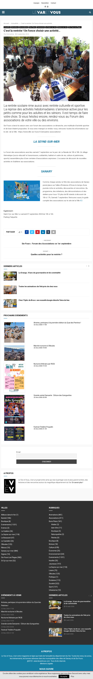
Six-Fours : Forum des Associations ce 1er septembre (46, 243)
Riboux (5, 548)
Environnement (56, 554)
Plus (72, 676)
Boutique (6, 521)
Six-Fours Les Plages (75, 27)
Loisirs (53, 570)
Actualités (7, 27)
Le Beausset (7, 538)
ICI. (81, 200)
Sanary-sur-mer (62, 27)
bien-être (56, 528)
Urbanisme (55, 590)
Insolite (53, 561)
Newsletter (45, 3)
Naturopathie (57, 534)
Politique (53, 577)
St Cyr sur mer (8, 561)
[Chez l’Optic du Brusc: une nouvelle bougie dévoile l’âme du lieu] (10, 303)
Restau (55, 538)
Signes (5, 554)
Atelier (55, 524)
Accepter (63, 676)
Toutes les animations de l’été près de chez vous (38, 286)
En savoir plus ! (77, 482)
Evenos (5, 528)
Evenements (40, 27)
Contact (53, 3)
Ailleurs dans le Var (9, 515)
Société (54, 583)
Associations (23, 27)
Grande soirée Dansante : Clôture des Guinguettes (20, 624)
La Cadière (7, 531)
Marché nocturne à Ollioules (11, 612)
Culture (54, 547)
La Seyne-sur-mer (51, 27)
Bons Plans (32, 27)
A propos (36, 3)
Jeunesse (55, 564)
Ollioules (6, 544)
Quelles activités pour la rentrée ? (46, 254)
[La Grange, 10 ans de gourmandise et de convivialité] (10, 276)
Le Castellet (7, 541)
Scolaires (54, 580)
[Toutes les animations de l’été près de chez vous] (10, 289)
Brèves (53, 544)
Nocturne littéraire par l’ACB (11, 618)
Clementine (10, 34)
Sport (53, 587)
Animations (15, 27)
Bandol (6, 518)
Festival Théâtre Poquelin (11, 630)
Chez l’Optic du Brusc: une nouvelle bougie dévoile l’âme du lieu (44, 300)
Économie (54, 551)
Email (18, 452)
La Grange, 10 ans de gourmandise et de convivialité (39, 273)
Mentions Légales (46, 664)
